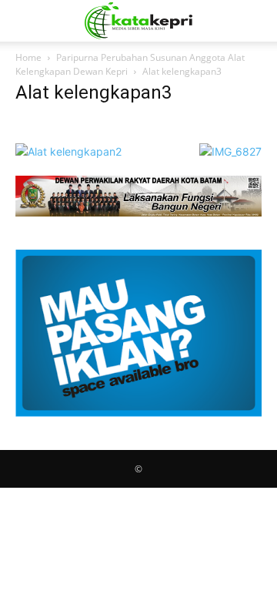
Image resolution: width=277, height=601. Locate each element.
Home (28, 57)
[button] (26, 21)
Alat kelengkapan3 (93, 92)
